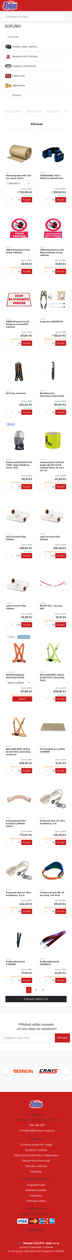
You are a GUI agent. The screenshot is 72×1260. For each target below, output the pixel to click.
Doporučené (12, 111)
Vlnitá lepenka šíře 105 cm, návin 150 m (18, 177)
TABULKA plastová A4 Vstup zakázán (17, 251)
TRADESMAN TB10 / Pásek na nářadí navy (51, 177)
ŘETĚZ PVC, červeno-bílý (51, 607)
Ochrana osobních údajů (36, 1144)
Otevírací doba (36, 1201)
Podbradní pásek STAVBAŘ (15, 963)
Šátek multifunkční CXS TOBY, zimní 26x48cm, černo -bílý (19, 465)
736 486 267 (37, 1125)
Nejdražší (53, 111)
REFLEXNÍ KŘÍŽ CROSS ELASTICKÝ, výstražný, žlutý (52, 677)
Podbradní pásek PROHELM (49, 963)
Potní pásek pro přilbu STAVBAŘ (52, 750)
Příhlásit (62, 1037)
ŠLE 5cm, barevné (16, 393)
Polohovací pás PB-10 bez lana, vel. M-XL (52, 894)
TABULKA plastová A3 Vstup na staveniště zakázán (17, 324)
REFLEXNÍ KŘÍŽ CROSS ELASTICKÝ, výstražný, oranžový (18, 751)
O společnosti (36, 1184)
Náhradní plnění (36, 1190)
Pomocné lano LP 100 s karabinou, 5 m (52, 822)
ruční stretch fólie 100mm (16, 607)
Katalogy (36, 1171)
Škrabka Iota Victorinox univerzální (52, 394)
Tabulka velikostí (36, 1166)
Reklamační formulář (36, 1160)
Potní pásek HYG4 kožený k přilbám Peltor (16, 823)
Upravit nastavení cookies (36, 1247)
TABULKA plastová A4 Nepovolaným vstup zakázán (51, 252)
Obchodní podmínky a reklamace (36, 1155)
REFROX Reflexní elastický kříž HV (15, 676)
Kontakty (36, 1195)
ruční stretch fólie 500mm (16, 538)
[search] (67, 17)
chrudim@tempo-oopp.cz (36, 1130)
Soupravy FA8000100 (51, 321)
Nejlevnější (34, 111)
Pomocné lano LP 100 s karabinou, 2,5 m (18, 894)
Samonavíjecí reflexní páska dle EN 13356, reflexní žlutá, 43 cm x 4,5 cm (52, 466)
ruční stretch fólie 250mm (50, 538)
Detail (22, 698)
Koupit (27, 199)
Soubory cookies (36, 1150)
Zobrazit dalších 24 (36, 999)
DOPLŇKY (14, 37)
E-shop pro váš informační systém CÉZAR (36, 1251)
